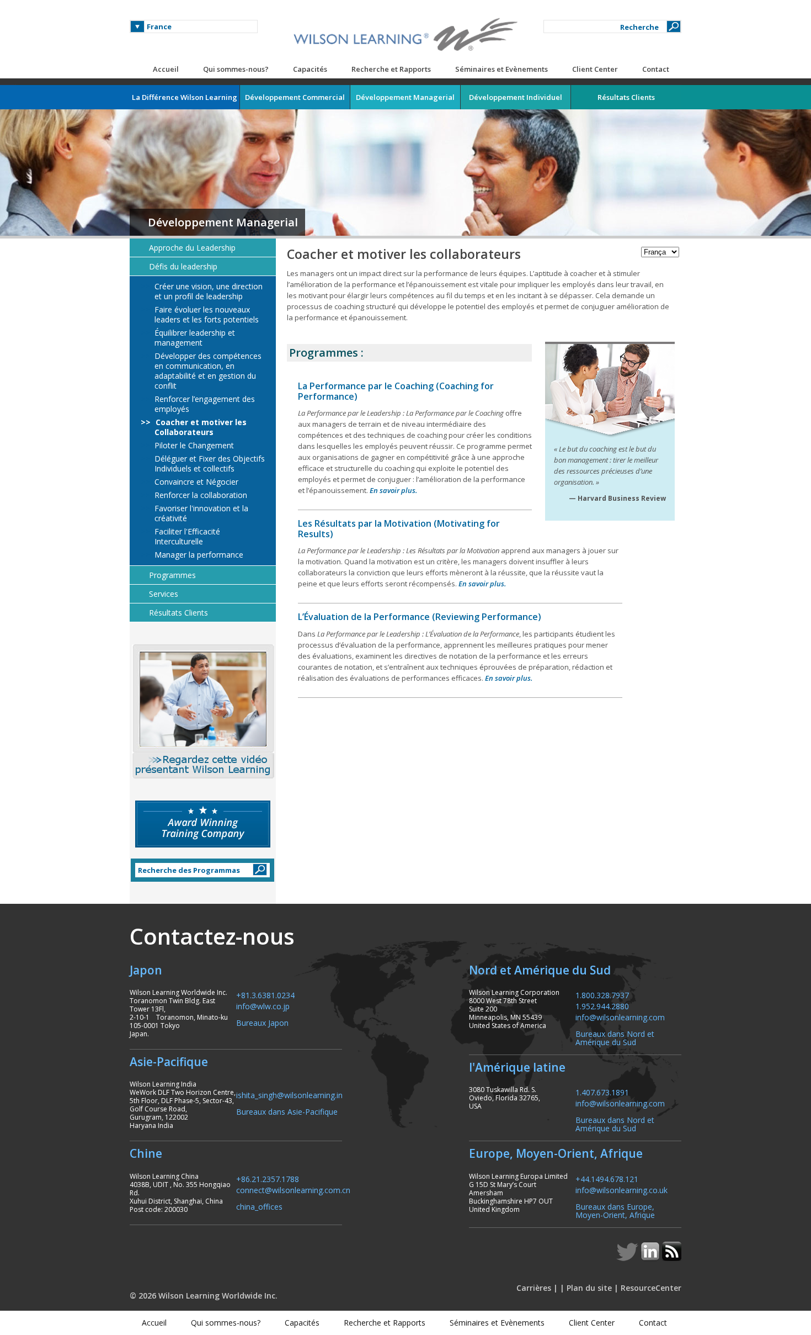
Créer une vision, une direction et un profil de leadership (207, 291)
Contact (655, 69)
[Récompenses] (203, 824)
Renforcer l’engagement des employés (203, 404)
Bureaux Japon (262, 1022)
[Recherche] (673, 26)
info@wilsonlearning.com (620, 1016)
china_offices (259, 1206)
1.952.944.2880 (602, 1005)
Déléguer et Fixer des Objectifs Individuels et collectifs (208, 464)
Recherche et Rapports (391, 69)
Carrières (533, 1288)
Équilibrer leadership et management (193, 338)
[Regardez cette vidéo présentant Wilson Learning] (203, 711)
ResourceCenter (651, 1288)
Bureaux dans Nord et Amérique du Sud (614, 1037)
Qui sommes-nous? (236, 69)
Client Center (595, 69)
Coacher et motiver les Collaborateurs (200, 427)
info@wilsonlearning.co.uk (621, 1189)
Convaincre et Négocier (195, 482)
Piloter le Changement (193, 446)
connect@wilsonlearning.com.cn (293, 1189)
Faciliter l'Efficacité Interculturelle (186, 537)
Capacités (310, 69)
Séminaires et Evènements (501, 69)
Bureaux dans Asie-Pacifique (287, 1111)
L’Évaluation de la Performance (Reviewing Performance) (419, 617)
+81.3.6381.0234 (265, 994)
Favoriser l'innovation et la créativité (200, 513)
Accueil (166, 69)
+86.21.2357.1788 (267, 1178)
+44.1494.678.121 (606, 1178)
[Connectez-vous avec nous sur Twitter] (628, 1258)
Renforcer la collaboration (199, 495)
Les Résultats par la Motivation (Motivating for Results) (399, 528)
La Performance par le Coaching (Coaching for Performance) (396, 391)
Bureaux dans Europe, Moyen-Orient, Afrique (615, 1210)
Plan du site (589, 1288)
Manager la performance (197, 555)
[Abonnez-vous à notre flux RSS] (671, 1258)
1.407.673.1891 (602, 1091)
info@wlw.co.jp (263, 1005)
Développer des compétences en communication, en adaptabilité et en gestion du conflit (207, 371)
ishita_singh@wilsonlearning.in (289, 1094)
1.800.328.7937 (602, 994)
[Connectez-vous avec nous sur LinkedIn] (651, 1258)
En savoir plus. (393, 490)
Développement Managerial (223, 222)
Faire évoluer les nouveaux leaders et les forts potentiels (205, 315)
